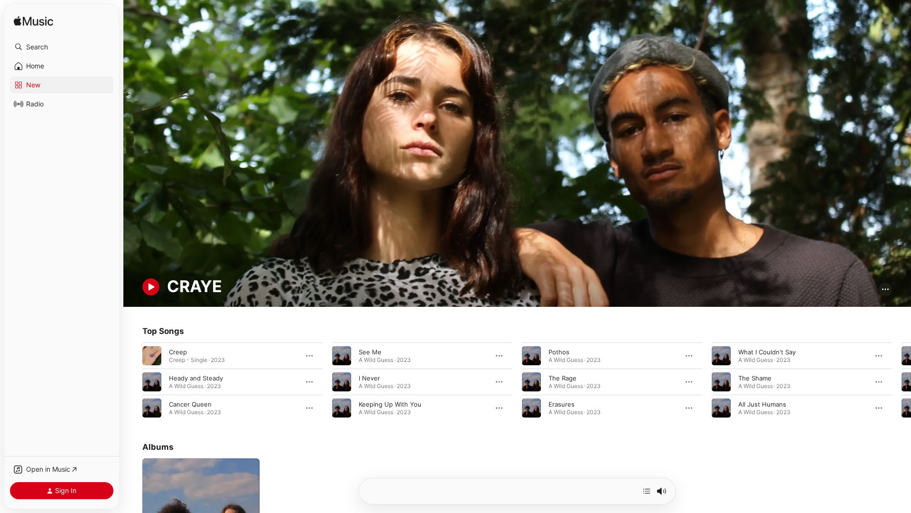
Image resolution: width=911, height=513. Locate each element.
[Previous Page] (132, 381)
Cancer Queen (190, 404)
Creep (178, 351)
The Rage (562, 377)
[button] (61, 47)
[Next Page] (901, 381)
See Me (370, 351)
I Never (369, 377)
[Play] (150, 286)
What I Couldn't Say (767, 351)
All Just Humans (762, 404)
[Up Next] (646, 491)
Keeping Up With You (390, 404)
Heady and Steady (196, 377)
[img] (33, 21)
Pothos (558, 351)
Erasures (561, 404)
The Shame (755, 377)
